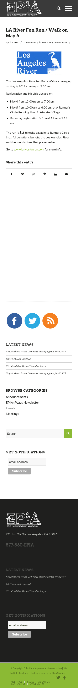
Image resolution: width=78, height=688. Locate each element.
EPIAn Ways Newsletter (55, 42)
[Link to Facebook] (64, 677)
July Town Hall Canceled (18, 358)
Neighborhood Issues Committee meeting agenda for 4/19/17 (36, 373)
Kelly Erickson (20, 673)
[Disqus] (39, 234)
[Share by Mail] (66, 174)
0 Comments (29, 42)
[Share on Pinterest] (44, 174)
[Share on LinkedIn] (55, 174)
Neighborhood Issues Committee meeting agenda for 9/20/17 (36, 351)
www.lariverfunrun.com (29, 149)
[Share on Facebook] (11, 174)
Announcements (17, 397)
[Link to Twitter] (58, 677)
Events (10, 408)
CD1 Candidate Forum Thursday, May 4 (26, 366)
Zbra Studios (58, 673)
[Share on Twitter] (22, 174)
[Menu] (66, 8)
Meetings (12, 413)
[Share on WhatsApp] (33, 174)
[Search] (57, 8)
